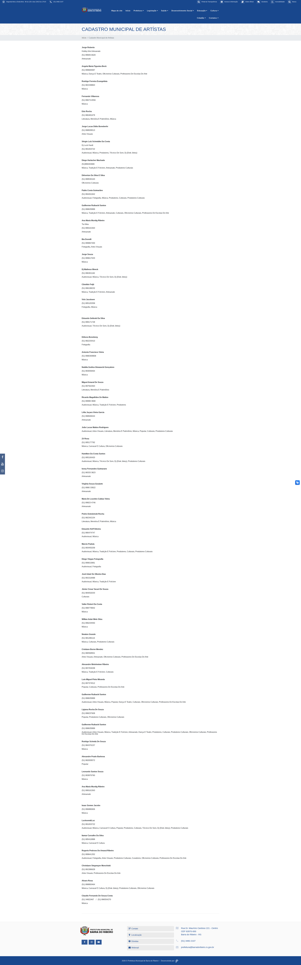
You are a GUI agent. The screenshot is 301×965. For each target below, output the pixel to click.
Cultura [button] (214, 11)
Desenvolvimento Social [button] (182, 11)
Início (128, 11)
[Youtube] (2, 464)
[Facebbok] (84, 942)
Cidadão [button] (201, 18)
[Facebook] (2, 457)
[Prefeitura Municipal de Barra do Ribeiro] (92, 10)
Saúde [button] (164, 11)
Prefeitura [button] (138, 11)
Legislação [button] (152, 11)
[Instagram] (2, 471)
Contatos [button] (213, 18)
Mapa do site (116, 11)
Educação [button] (201, 11)
